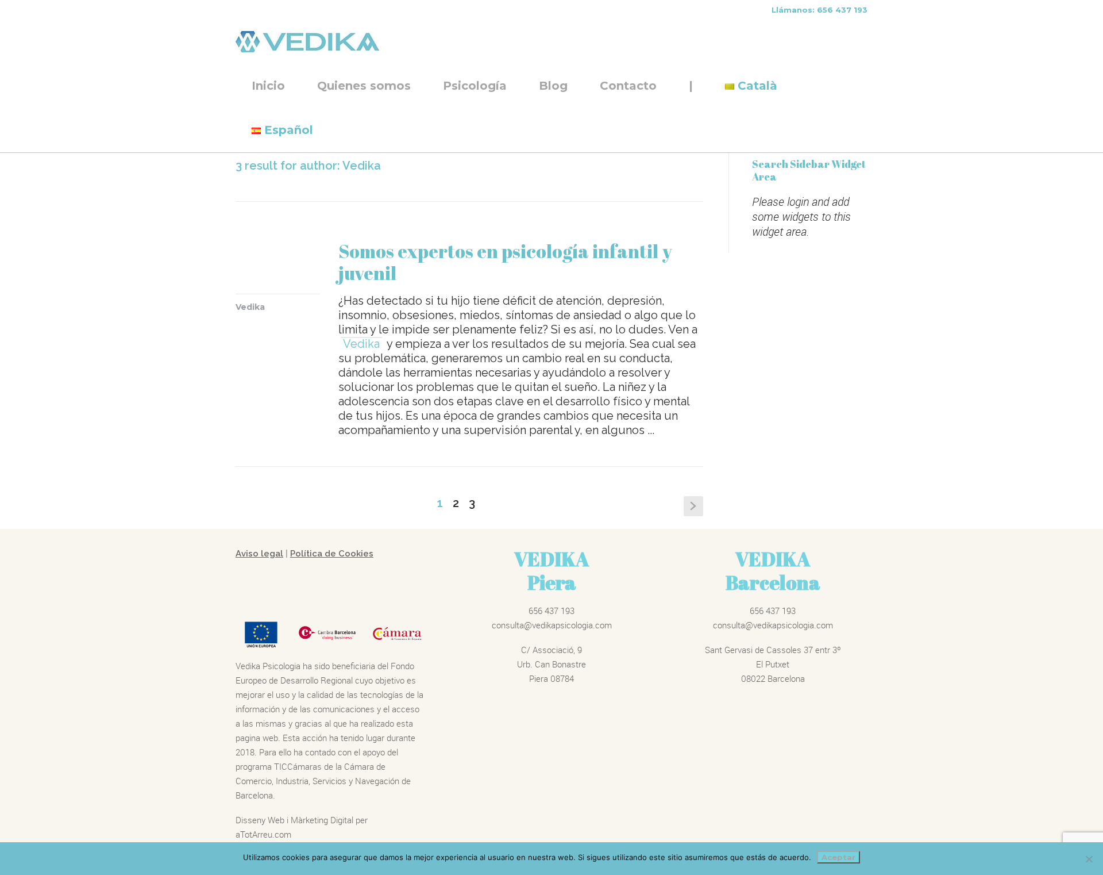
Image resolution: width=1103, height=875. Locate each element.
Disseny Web (261, 820)
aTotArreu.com (263, 834)
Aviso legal (259, 553)
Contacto (628, 86)
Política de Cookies (331, 553)
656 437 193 (551, 610)
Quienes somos (364, 86)
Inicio (268, 86)
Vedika (250, 307)
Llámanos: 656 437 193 (819, 9)
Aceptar (838, 857)
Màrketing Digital (322, 820)
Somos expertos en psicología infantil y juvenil (505, 262)
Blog (553, 86)
